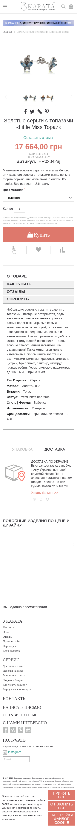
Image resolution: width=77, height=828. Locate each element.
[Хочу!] (38, 250)
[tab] (38, 276)
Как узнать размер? (15, 684)
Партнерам (9, 646)
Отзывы (7, 636)
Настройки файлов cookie (61, 819)
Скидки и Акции (13, 680)
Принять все (61, 795)
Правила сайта (12, 641)
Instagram (14, 752)
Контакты (9, 627)
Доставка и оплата (14, 665)
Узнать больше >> (44, 493)
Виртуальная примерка (17, 689)
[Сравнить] (62, 250)
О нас (6, 631)
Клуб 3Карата (11, 650)
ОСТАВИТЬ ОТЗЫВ (20, 714)
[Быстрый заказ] (14, 250)
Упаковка (22, 449)
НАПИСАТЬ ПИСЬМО (22, 707)
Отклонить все (61, 806)
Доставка (54, 449)
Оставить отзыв (38, 137)
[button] (47, 97)
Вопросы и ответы (14, 675)
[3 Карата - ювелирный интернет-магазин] (38, 6)
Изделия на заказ (13, 670)
